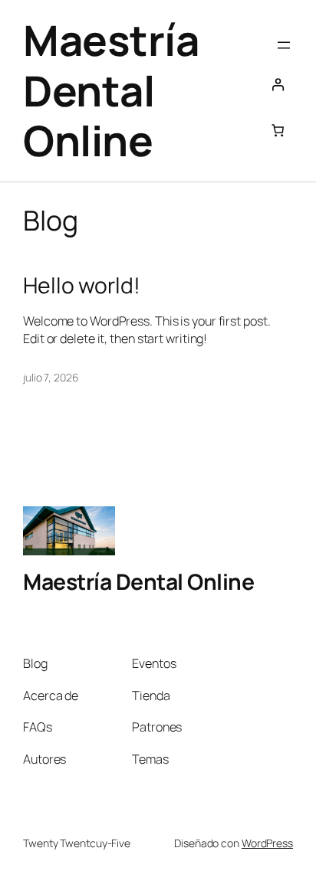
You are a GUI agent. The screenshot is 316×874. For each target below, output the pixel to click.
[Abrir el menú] (284, 45)
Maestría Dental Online (111, 90)
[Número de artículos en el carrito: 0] (277, 130)
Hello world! (81, 285)
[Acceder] (277, 84)
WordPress (267, 843)
